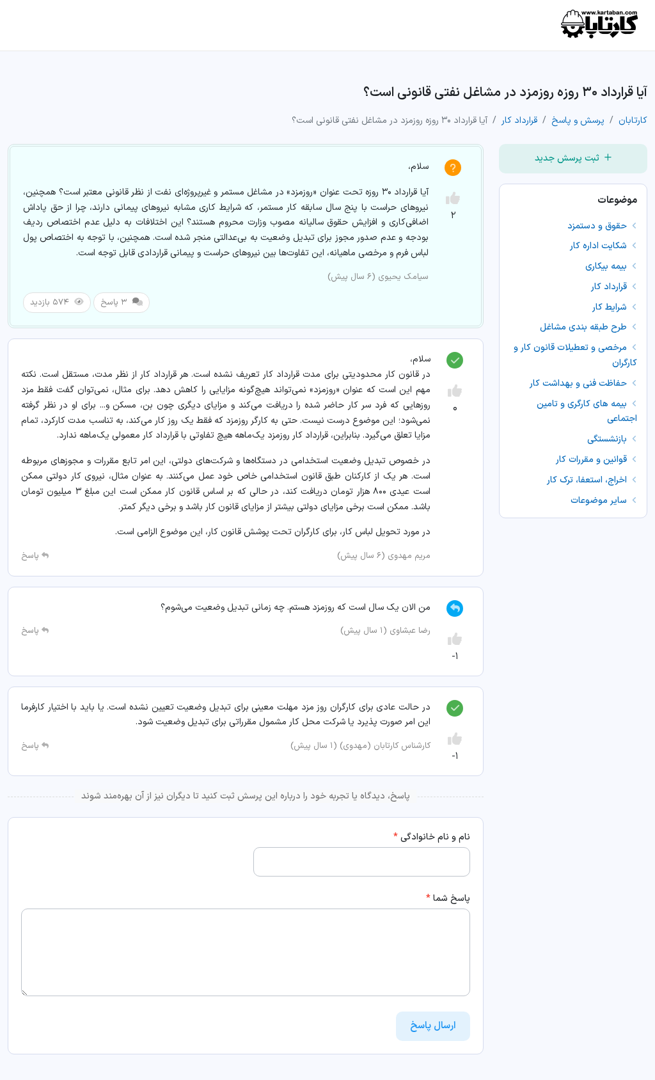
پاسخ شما (448, 898)
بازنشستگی (608, 439)
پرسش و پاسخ (577, 120)
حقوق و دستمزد (598, 226)
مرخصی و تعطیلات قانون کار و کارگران (575, 355)
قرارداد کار (519, 120)
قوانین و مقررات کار (592, 459)
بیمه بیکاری (607, 266)
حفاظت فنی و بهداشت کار (579, 383)
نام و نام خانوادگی (431, 837)
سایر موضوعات (600, 500)
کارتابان (633, 120)
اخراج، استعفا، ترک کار (588, 480)
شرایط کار (610, 307)
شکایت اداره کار (599, 246)
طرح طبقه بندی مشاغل (584, 327)
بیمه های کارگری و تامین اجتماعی (587, 411)
